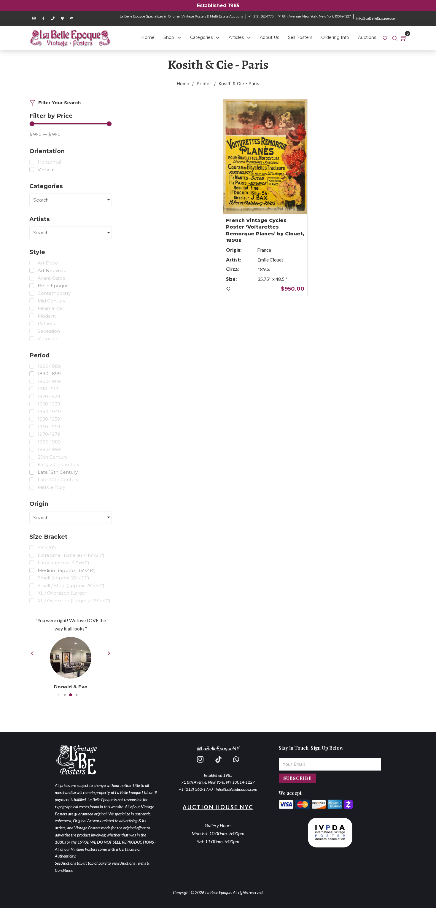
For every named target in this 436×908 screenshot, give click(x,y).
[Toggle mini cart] (404, 38)
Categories (201, 37)
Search (41, 200)
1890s (263, 269)
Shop (168, 37)
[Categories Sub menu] (218, 38)
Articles (236, 37)
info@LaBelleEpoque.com (376, 18)
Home (148, 37)
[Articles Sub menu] (249, 38)
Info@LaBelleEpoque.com (236, 789)
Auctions (367, 37)
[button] (65, 695)
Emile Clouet (270, 259)
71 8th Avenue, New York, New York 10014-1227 (315, 16)
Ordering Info (335, 37)
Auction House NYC (218, 807)
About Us (269, 37)
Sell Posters (300, 37)
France (264, 250)
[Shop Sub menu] (179, 38)
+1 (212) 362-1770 (260, 16)
